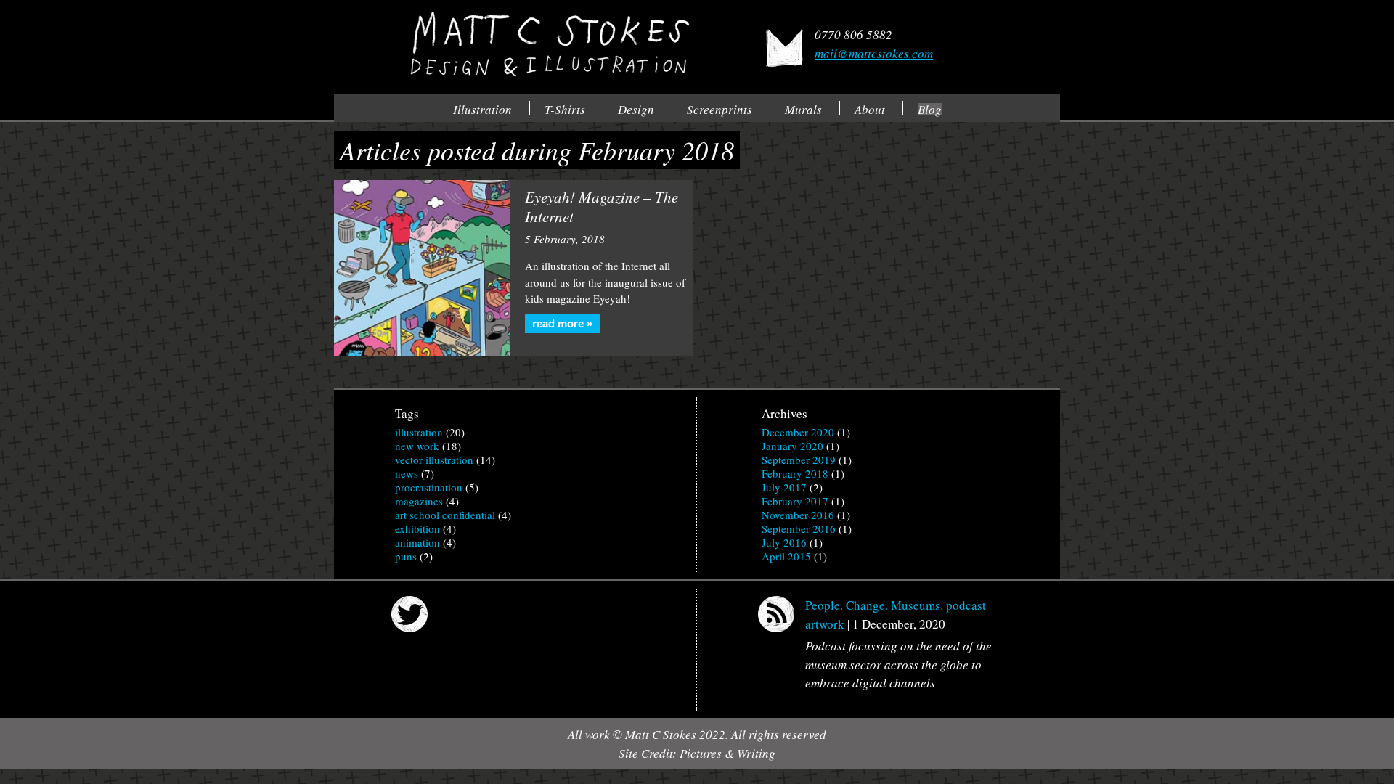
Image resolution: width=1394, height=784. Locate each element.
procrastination (428, 487)
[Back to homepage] (547, 45)
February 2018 (795, 473)
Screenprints (719, 109)
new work (417, 445)
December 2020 (798, 432)
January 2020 (792, 445)
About (870, 109)
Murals (803, 109)
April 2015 (786, 556)
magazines (419, 501)
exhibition (417, 528)
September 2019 (799, 459)
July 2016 (784, 542)
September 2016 (799, 528)
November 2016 (798, 514)
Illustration (482, 109)
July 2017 (784, 487)
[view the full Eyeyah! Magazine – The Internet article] (422, 268)
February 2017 (795, 501)
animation (417, 542)
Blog (930, 109)
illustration (419, 432)
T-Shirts (565, 109)
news (406, 473)
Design (636, 109)
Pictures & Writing (727, 753)
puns (406, 556)
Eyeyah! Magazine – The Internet (601, 206)
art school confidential (445, 514)
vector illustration (434, 459)
